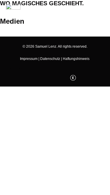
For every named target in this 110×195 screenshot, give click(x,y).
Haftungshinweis (76, 59)
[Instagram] (49, 78)
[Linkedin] (61, 78)
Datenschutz (50, 59)
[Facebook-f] (37, 78)
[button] (6, 30)
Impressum (29, 59)
